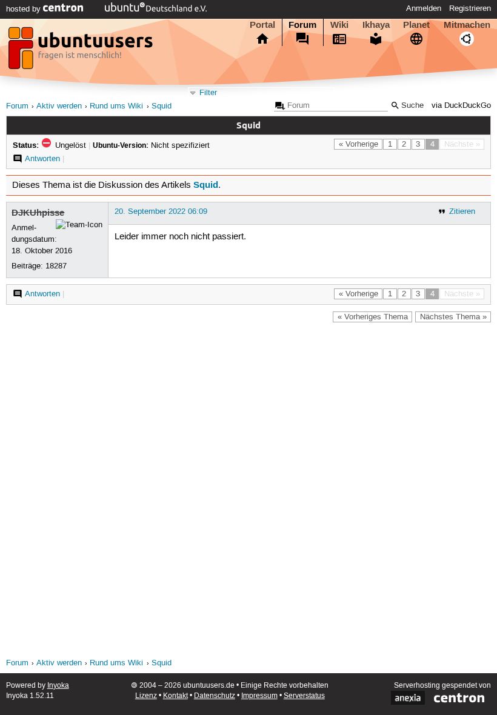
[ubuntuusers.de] (82, 51)
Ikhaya (376, 25)
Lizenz (146, 695)
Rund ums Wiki (116, 106)
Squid (162, 106)
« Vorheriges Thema (373, 317)
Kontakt (175, 695)
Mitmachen (467, 25)
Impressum (259, 695)
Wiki (339, 25)
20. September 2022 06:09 (161, 211)
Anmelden (423, 8)
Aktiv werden (59, 106)
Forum (302, 25)
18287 (56, 266)
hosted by (24, 9)
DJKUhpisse (38, 213)
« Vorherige (358, 144)
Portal (262, 25)
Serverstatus (304, 695)
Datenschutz (214, 695)
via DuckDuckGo (461, 105)
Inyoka (58, 685)
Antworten (42, 159)
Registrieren (470, 8)
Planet (416, 25)
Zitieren (462, 211)
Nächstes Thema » (453, 317)
